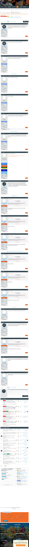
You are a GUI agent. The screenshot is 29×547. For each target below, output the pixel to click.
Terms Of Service (3, 535)
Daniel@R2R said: (10, 199)
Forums (9, 6)
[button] (3, 7)
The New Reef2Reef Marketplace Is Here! (7, 454)
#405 (27, 94)
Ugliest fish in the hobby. (6, 447)
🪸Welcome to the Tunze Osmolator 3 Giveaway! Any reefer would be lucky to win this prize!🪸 (9, 412)
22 (9, 21)
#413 (27, 253)
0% (3, 109)
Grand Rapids (5, 331)
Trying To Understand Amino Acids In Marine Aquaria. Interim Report (8, 461)
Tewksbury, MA (5, 106)
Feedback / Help (17, 527)
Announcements (17, 526)
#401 (27, 23)
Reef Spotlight (17, 531)
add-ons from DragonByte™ (11, 545)
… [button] (4, 21)
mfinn (26, 437)
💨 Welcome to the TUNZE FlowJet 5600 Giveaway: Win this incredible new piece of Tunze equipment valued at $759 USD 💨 (9, 401)
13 (7, 419)
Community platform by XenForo (7, 544)
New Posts (19, 468)
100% (4, 35)
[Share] (25, 23)
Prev (2, 21)
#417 (27, 322)
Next (14, 21)
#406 (27, 113)
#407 (27, 133)
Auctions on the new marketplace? (8, 429)
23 (10, 21)
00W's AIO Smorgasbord (22, 480)
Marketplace (2, 526)
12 (6, 419)
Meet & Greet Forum (19, 471)
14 (8, 419)
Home (2, 6)
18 (7, 414)
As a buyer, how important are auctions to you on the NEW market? (7, 469)
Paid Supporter (3, 531)
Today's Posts (3, 538)
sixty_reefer (25, 452)
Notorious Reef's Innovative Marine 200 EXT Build (22, 473)
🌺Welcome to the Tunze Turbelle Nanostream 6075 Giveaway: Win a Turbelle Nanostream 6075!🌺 (9, 417)
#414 (27, 271)
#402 (27, 40)
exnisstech (25, 444)
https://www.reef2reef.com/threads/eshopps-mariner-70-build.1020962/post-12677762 (16, 156)
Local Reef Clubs (3, 527)
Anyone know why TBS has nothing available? (9, 432)
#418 (27, 338)
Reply (26, 36)
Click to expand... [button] (18, 205)
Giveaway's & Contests (18, 529)
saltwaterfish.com (5, 448)
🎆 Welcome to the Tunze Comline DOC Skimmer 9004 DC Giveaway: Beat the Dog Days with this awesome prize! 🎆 (9, 407)
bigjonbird (4, 437)
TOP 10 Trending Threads (5, 427)
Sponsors (2, 529)
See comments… (7, 484)
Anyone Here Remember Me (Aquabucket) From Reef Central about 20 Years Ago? (22, 477)
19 (5, 21)
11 (5, 419)
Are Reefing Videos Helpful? (7, 450)
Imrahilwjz (25, 459)
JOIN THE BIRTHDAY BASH (21, 545)
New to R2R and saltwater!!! (21, 470)
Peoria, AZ (6, 176)
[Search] (28, 7)
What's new (13, 6)
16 (5, 414)
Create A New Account (4, 540)
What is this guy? (19, 483)
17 (6, 414)
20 (9, 414)
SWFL (6, 227)
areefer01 (25, 441)
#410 (27, 197)
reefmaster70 (25, 434)
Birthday (5, 6)
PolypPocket (4, 433)
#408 (27, 152)
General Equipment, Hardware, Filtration (8, 445)
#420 (27, 372)
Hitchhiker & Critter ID (19, 484)
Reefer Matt (4, 451)
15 (9, 419)
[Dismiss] (27, 538)
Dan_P (26, 462)
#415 (27, 289)
